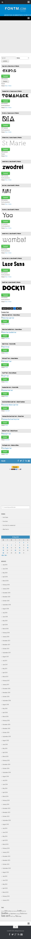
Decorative (15, 911)
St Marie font (5, 137)
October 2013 (6, 816)
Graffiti (19, 910)
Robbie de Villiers (15, 445)
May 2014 (5, 788)
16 (19, 548)
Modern (6, 352)
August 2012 (6, 872)
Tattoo (14, 916)
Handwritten (24, 911)
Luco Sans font (5, 258)
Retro (25, 913)
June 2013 (5, 832)
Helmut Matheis (14, 358)
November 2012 (6, 860)
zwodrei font (5, 161)
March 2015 (5, 756)
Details (5, 321)
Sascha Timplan (13, 137)
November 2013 (6, 812)
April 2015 (5, 752)
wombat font (5, 233)
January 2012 (6, 900)
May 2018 (5, 620)
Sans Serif (7, 324)
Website (17, 66)
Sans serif (5, 915)
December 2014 (6, 764)
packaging (18, 913)
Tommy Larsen (13, 91)
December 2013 (6, 808)
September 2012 (7, 868)
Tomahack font (5, 91)
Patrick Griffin (12, 344)
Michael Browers (14, 431)
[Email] (29, 461)
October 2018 (6, 600)
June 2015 (5, 744)
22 (15, 550)
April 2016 (5, 712)
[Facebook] (18, 461)
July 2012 (5, 876)
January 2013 (6, 852)
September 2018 (7, 604)
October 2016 (6, 696)
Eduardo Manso (16, 315)
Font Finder (5, 517)
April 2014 (5, 792)
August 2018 (6, 608)
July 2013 (5, 828)
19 (3, 550)
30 (19, 553)
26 (3, 553)
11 (27, 545)
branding (9, 911)
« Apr (2, 555)
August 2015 (6, 740)
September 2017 (7, 652)
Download (5, 76)
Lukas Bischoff (12, 161)
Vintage (19, 916)
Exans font (4, 66)
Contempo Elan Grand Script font (9, 416)
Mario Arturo (11, 66)
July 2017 (5, 660)
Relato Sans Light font (7, 315)
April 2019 (5, 577)
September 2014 (7, 772)
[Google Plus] (23, 461)
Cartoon (12, 911)
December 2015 (6, 724)
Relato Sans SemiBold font (8, 329)
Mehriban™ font (5, 431)
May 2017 (5, 668)
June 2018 (5, 616)
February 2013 (6, 848)
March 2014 (5, 796)
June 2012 (5, 880)
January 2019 (6, 588)
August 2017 (6, 656)
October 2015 (6, 732)
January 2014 (6, 804)
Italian (9, 913)
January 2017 (6, 684)
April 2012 (5, 888)
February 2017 (6, 680)
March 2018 (5, 628)
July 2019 (5, 565)
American (2, 911)
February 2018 (6, 632)
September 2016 (7, 700)
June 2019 (5, 569)
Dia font (4, 113)
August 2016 (6, 704)
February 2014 (6, 800)
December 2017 (6, 640)
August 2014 (6, 776)
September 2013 (7, 820)
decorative (7, 439)
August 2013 (6, 824)
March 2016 (5, 716)
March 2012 (5, 892)
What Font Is (6, 529)
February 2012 (6, 896)
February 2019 (6, 585)
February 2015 (6, 760)
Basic (6, 85)
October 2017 (6, 648)
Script (6, 367)
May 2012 (5, 884)
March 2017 (5, 676)
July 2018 (5, 612)
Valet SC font (5, 344)
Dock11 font (5, 282)
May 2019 (5, 573)
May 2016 (5, 708)
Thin (16, 916)
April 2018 (5, 624)
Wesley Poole (21, 416)
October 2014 (6, 768)
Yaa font (4, 209)
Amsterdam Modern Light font (9, 402)
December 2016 (6, 688)
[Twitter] (21, 461)
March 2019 (5, 581)
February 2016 (6, 720)
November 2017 (6, 644)
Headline (4, 913)
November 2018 (6, 596)
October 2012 (6, 864)
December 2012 (6, 856)
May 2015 (5, 748)
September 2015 (7, 736)
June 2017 (5, 664)
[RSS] (26, 461)
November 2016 (6, 692)
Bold (6, 911)
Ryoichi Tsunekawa (21, 402)
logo (12, 913)
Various (10, 85)
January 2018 (6, 636)
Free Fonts (5, 521)
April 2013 (5, 840)
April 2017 (5, 672)
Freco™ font (5, 373)
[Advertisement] (15, 36)
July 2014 (5, 780)
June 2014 (5, 784)
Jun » (5, 555)
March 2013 (5, 844)
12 (3, 548)
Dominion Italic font (6, 387)
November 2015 (6, 728)
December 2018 (6, 592)
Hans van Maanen (12, 373)
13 (7, 548)
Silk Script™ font (6, 358)
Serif (11, 916)
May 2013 (5, 836)
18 (27, 548)
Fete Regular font (6, 445)
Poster (22, 913)
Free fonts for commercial (9, 525)
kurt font (4, 185)
